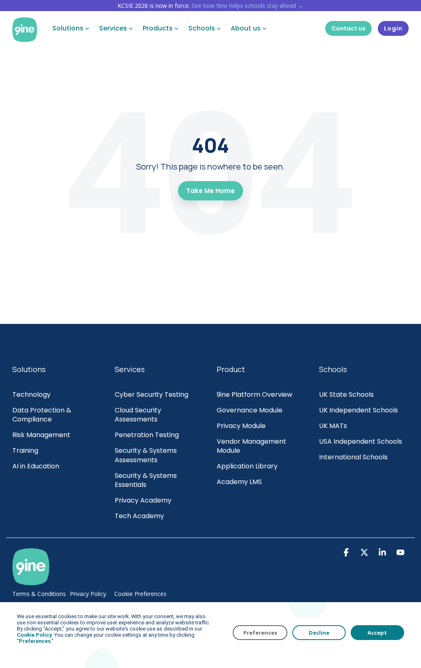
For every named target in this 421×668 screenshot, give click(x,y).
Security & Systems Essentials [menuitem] (146, 480)
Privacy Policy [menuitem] (88, 594)
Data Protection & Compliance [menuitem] (42, 415)
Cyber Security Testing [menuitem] (151, 394)
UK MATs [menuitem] (333, 426)
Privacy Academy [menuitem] (143, 500)
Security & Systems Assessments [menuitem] (146, 455)
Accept (377, 632)
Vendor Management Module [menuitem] (252, 446)
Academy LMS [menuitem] (239, 481)
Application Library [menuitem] (247, 466)
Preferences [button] (35, 641)
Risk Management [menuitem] (42, 435)
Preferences (260, 632)
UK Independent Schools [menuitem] (358, 410)
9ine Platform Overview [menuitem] (254, 394)
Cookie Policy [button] (34, 635)
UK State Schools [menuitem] (346, 394)
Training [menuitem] (25, 450)
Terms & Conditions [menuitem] (39, 594)
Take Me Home (210, 190)
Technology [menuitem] (31, 394)
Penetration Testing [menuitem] (147, 435)
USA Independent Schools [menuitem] (360, 441)
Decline (319, 632)
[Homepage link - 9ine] (30, 581)
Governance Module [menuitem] (249, 410)
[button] (347, 553)
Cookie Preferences (140, 594)
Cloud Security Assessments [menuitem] (139, 415)
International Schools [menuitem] (353, 457)
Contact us (348, 28)
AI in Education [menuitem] (35, 466)
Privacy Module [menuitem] (241, 426)
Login (393, 28)
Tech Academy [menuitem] (139, 516)
